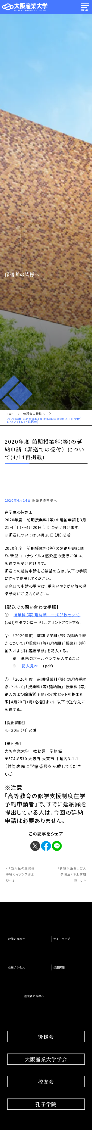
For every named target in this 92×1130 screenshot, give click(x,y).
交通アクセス (16, 967)
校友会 (46, 1081)
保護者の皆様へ (34, 413)
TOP (10, 413)
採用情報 (59, 967)
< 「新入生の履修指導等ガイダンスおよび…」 (20, 874)
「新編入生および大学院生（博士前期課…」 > (72, 874)
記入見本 (30, 666)
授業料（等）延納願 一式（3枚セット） (46, 614)
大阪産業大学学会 (46, 1059)
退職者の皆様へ (34, 996)
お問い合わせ (16, 939)
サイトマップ (61, 939)
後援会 (46, 1036)
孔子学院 (46, 1104)
